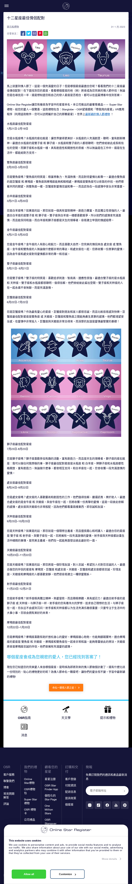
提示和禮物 (13, 26)
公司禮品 (29, 819)
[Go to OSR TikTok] (98, 805)
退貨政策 (70, 798)
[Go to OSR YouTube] (116, 805)
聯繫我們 (8, 780)
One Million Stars (49, 809)
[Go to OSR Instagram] (90, 805)
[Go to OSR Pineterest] (125, 805)
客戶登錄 (70, 779)
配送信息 (70, 791)
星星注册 (50, 779)
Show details (109, 858)
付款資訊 (70, 785)
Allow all (29, 874)
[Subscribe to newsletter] (124, 791)
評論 (6, 803)
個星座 (69, 804)
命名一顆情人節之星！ (64, 687)
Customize (65, 874)
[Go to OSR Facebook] (107, 805)
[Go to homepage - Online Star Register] (66, 6)
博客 (6, 787)
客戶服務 (8, 774)
